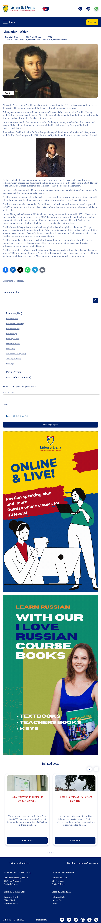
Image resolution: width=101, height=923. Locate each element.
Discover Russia (12, 40)
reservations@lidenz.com (86, 863)
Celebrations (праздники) (16, 354)
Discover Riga (11, 334)
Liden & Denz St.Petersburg (17, 872)
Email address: (9, 392)
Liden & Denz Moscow (63, 872)
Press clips (10, 364)
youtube (76, 920)
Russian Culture (34, 40)
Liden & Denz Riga (61, 891)
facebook (62, 920)
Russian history (46, 40)
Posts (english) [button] (14, 313)
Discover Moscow (12, 329)
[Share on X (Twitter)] (20, 270)
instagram (82, 920)
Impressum (41, 919)
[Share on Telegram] (35, 270)
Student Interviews (13, 344)
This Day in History (33, 37)
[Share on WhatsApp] (28, 270)
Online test (92, 22)
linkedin (69, 920)
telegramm (96, 920)
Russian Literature (60, 40)
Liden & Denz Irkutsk (14, 891)
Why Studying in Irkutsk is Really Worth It (27, 798)
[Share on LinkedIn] (13, 270)
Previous (89, 769)
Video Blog (10, 349)
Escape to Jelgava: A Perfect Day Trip (75, 798)
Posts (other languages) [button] (18, 377)
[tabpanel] (27, 809)
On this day (23, 40)
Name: (5, 404)
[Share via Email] (42, 270)
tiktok (89, 920)
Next (96, 769)
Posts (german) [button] (14, 371)
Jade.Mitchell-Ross (12, 37)
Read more (27, 840)
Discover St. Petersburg (15, 324)
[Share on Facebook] (5, 270)
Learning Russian (12, 339)
